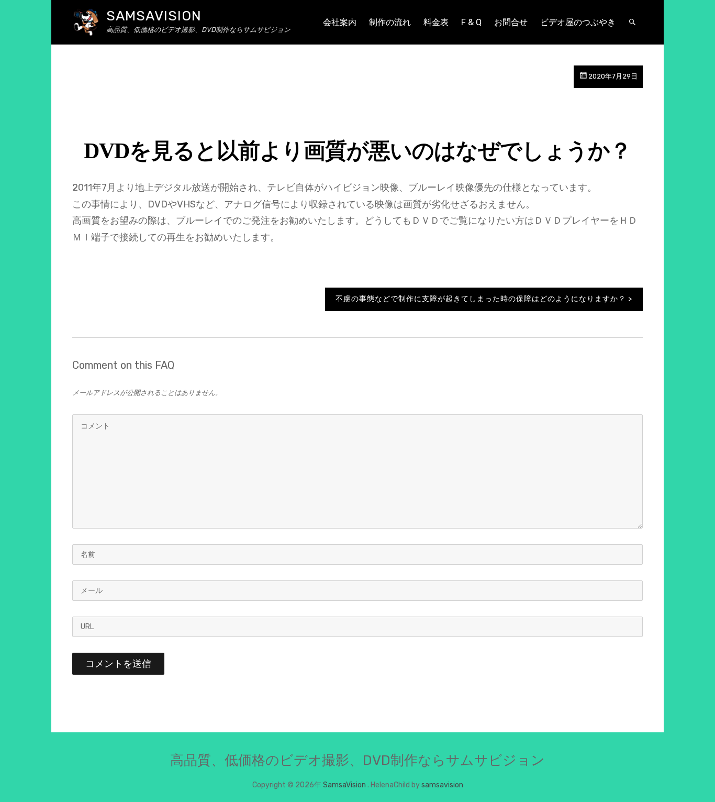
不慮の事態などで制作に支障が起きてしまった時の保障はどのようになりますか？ (481, 298)
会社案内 (339, 22)
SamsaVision (154, 16)
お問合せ (511, 22)
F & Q (471, 22)
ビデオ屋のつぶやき (578, 22)
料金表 (436, 22)
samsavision (442, 785)
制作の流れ (390, 22)
